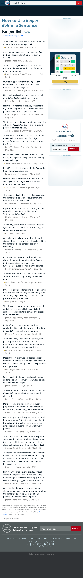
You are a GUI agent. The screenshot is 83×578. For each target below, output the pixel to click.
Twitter (38, 544)
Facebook (31, 544)
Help (9, 538)
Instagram (52, 544)
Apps (24, 538)
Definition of (12, 35)
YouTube (45, 544)
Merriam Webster (7, 528)
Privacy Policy (58, 538)
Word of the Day (65, 131)
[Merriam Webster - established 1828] (7, 3)
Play (65, 82)
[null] (72, 135)
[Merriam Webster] (65, 127)
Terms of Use (71, 538)
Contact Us (47, 538)
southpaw (64, 136)
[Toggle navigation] (2, 2)
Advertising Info (35, 538)
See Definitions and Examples (64, 140)
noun (27, 31)
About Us (16, 538)
